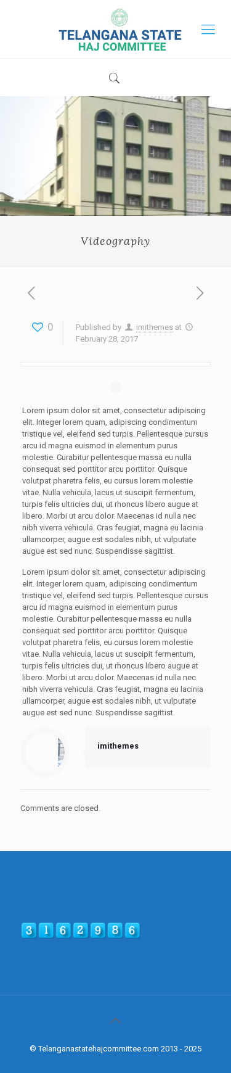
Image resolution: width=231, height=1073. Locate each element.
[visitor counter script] (80, 936)
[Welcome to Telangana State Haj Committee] (115, 29)
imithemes (154, 327)
